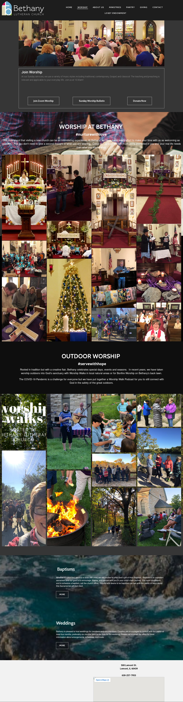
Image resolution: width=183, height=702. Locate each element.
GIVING (143, 7)
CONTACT (157, 7)
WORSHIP (83, 7)
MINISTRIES (115, 7)
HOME (69, 7)
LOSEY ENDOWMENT (115, 13)
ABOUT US (98, 7)
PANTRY (130, 7)
